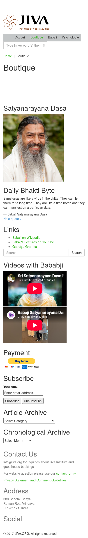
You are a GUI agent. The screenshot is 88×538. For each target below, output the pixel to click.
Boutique (36, 37)
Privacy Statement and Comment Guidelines (35, 480)
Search (77, 252)
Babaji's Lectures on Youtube (33, 242)
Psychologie (70, 37)
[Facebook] (4, 526)
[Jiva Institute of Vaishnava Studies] (26, 16)
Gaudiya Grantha (24, 246)
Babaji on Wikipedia (26, 237)
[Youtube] (10, 526)
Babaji (52, 37)
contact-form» (66, 473)
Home (7, 56)
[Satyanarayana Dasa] (33, 147)
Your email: (12, 386)
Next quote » (12, 218)
